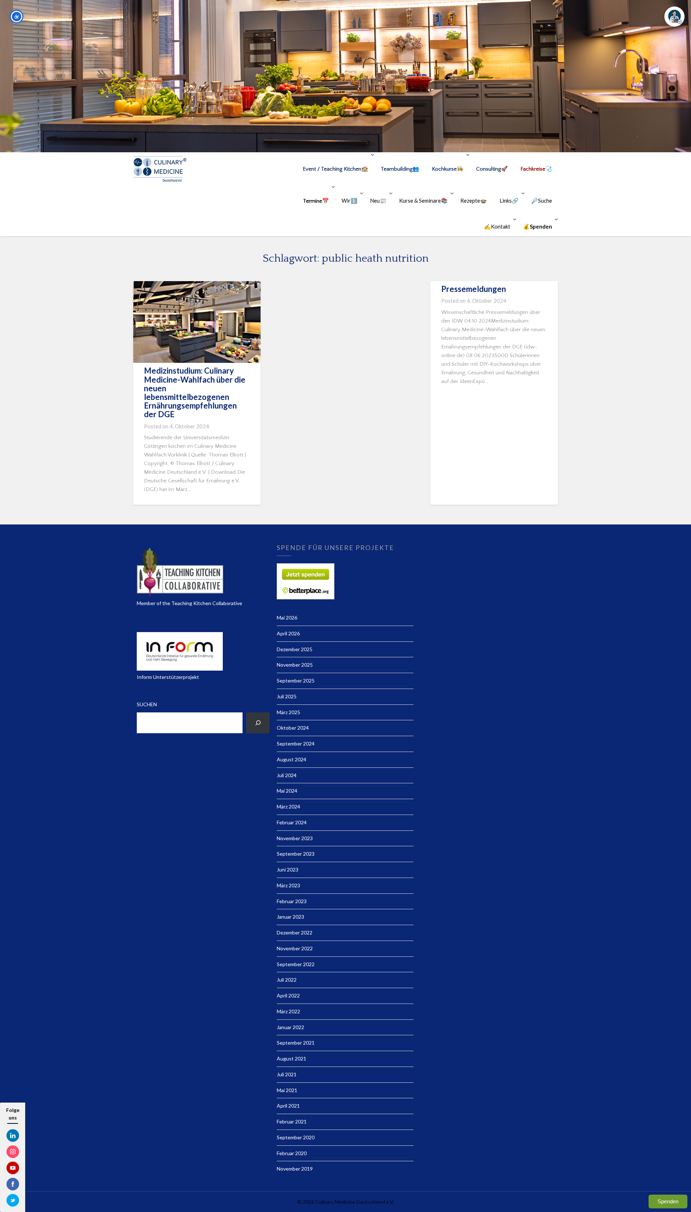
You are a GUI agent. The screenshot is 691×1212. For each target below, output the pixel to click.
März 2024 (288, 806)
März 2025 (288, 712)
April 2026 (288, 633)
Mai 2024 (287, 791)
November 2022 (295, 948)
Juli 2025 (287, 696)
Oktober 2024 (293, 728)
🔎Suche (541, 200)
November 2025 (295, 665)
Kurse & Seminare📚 (423, 200)
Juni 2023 (287, 869)
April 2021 (288, 1106)
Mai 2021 (287, 1090)
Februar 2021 (292, 1121)
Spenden (668, 1201)
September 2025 (296, 680)
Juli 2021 (287, 1074)
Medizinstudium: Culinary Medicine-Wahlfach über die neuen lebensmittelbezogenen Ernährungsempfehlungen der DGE (194, 392)
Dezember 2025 (294, 649)
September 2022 (296, 964)
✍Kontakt (497, 226)
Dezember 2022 (294, 932)
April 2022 (288, 995)
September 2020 (296, 1137)
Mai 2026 (287, 617)
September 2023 (296, 854)
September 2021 (296, 1043)
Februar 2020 (292, 1153)
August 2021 (291, 1058)
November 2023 (295, 838)
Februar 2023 (292, 901)
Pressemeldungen (473, 289)
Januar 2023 (290, 917)
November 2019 (295, 1169)
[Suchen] (258, 722)
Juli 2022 (287, 980)
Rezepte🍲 (473, 200)
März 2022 (288, 1011)
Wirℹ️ (349, 200)
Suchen (147, 704)
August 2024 (291, 759)
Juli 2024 (287, 775)
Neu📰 (378, 200)
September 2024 (296, 743)
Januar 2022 (290, 1027)
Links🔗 (509, 200)
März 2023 (288, 885)
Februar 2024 (292, 822)
